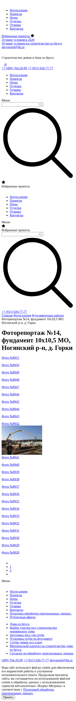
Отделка (15, 21)
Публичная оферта (22, 617)
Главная (7, 315)
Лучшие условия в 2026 (18, 39)
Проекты (16, 14)
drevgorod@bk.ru (13, 47)
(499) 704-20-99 (12, 660)
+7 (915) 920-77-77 (40, 68)
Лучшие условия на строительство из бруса (32, 43)
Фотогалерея (18, 10)
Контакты (16, 28)
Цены (14, 17)
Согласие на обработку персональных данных (42, 653)
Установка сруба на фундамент (31, 638)
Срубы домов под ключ (26, 642)
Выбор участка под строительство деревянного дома (33, 629)
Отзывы (15, 25)
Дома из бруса (19, 624)
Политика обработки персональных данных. (41, 613)
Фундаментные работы (48, 315)
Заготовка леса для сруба (27, 635)
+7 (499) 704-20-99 (14, 68)
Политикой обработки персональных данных (28, 691)
